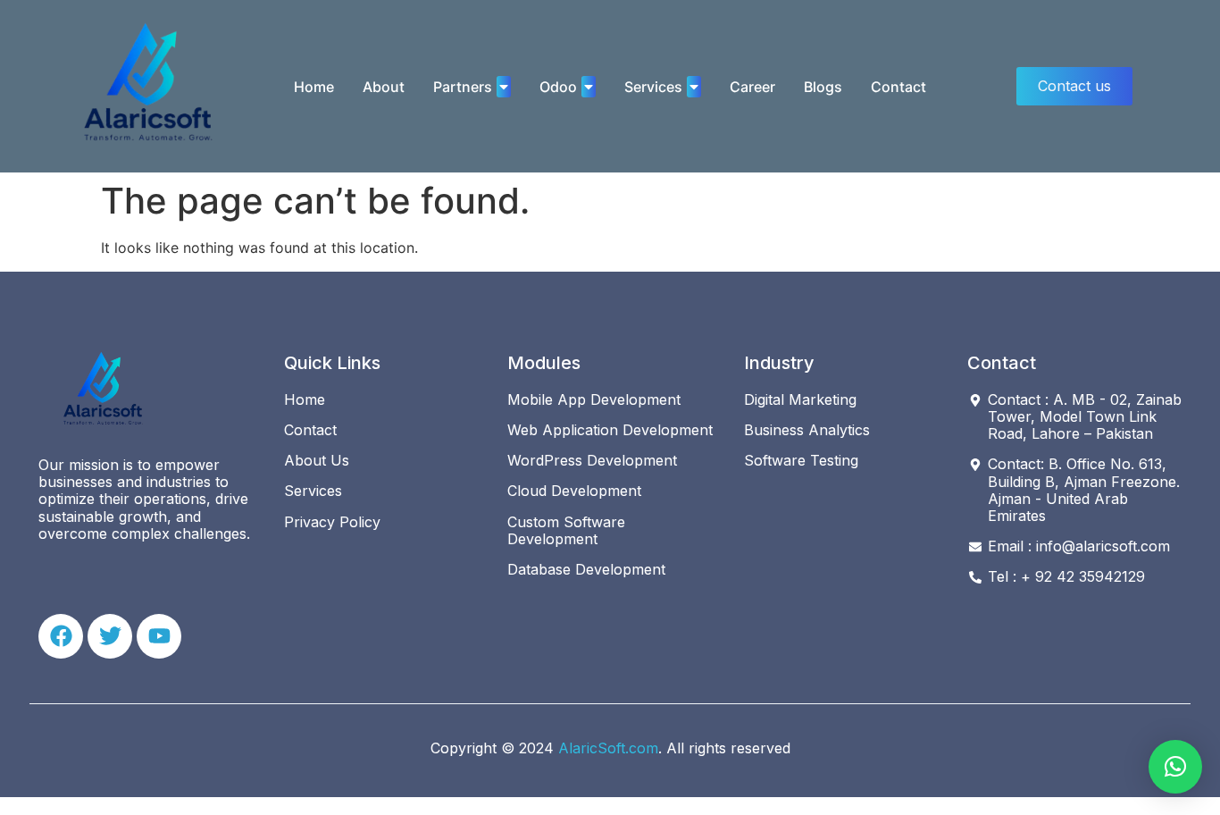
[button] (1175, 767)
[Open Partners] (504, 86)
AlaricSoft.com (608, 748)
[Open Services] (694, 86)
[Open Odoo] (588, 86)
